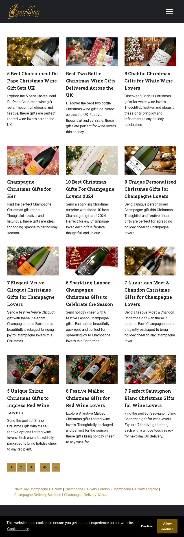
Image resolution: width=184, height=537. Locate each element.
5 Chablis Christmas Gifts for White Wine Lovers (149, 81)
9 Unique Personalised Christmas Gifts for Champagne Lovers (150, 189)
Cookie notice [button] (18, 529)
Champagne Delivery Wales (85, 495)
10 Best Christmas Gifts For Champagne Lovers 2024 (90, 189)
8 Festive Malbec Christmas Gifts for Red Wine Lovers (88, 398)
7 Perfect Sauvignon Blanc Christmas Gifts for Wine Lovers (150, 398)
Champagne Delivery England (135, 489)
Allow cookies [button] (167, 526)
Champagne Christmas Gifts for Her (29, 189)
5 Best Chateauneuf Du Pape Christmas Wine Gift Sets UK (32, 81)
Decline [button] (147, 526)
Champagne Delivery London (87, 489)
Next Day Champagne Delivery (38, 489)
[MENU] (169, 11)
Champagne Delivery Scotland (37, 495)
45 (45, 467)
